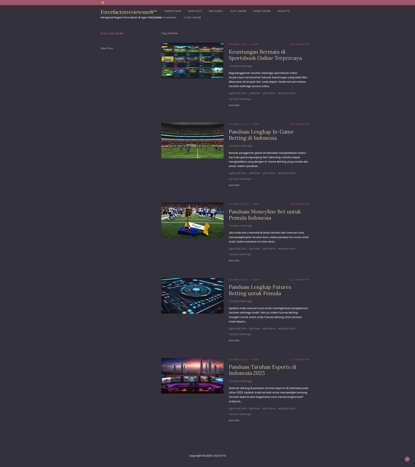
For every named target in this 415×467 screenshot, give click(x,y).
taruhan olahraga (240, 99)
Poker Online (262, 11)
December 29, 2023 (238, 204)
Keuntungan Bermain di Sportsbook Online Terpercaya (265, 54)
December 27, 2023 (238, 359)
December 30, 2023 (238, 124)
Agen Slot (195, 11)
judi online (269, 93)
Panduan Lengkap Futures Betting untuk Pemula (260, 290)
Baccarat (216, 11)
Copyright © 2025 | (201, 456)
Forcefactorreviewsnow (127, 12)
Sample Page (173, 11)
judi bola (254, 93)
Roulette (284, 11)
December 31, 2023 (238, 44)
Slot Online (238, 11)
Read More (234, 105)
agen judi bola (237, 93)
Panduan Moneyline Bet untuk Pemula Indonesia (265, 214)
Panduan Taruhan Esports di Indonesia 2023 (262, 370)
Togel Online (192, 17)
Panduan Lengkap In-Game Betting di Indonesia (261, 134)
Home (153, 11)
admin (255, 44)
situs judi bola (286, 93)
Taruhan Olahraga (163, 17)
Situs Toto (107, 48)
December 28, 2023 (238, 279)
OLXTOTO (220, 456)
